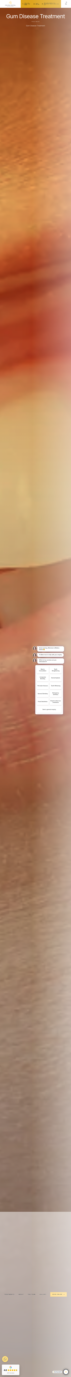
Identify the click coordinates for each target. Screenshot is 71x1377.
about (21, 1294)
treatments (9, 1294)
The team (32, 1294)
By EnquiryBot (57, 1372)
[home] (10, 4)
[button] (5, 1359)
